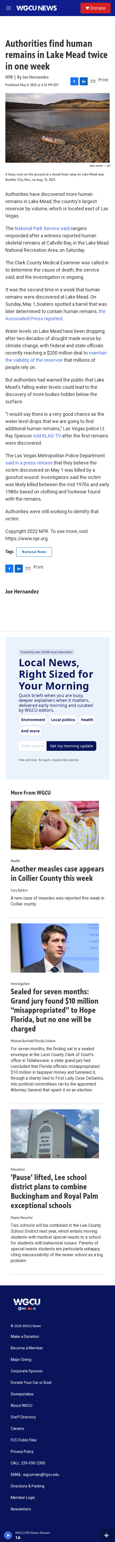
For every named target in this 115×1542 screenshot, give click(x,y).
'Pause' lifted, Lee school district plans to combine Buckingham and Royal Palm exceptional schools (54, 1191)
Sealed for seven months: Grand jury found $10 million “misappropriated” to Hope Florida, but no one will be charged (54, 1010)
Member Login (23, 1498)
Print (103, 80)
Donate (97, 8)
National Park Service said (42, 228)
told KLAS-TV (47, 436)
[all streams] (108, 1535)
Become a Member (27, 1348)
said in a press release (29, 463)
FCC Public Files (24, 1440)
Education (18, 1169)
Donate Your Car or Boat (31, 1383)
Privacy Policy (22, 1452)
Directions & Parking (27, 1486)
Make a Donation (25, 1337)
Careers (17, 1429)
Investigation (20, 983)
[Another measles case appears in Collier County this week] (55, 825)
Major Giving (21, 1360)
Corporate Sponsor (27, 1371)
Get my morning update (71, 745)
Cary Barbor (19, 890)
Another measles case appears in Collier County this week (57, 873)
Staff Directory (23, 1417)
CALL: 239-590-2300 (28, 1463)
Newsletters (21, 1509)
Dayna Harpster (22, 1217)
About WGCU (21, 1406)
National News (34, 552)
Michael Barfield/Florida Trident (33, 1041)
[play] (8, 1535)
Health (15, 861)
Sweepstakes (22, 1394)
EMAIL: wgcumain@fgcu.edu (35, 1475)
